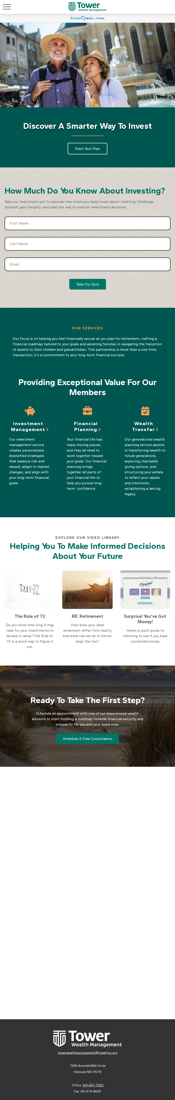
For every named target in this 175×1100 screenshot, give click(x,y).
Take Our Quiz (87, 284)
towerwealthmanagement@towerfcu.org (87, 1053)
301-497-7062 (92, 1085)
